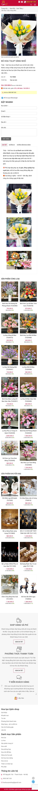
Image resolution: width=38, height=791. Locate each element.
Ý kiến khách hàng (19, 682)
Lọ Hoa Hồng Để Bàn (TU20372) (9, 336)
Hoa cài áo (4, 761)
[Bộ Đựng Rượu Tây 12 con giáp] (28, 552)
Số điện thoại (5, 116)
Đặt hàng (6, 139)
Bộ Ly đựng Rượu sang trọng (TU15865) (10, 532)
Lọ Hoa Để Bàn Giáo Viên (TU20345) (28, 400)
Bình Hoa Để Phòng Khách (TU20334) (28, 432)
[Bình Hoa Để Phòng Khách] (28, 419)
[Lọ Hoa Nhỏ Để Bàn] (28, 355)
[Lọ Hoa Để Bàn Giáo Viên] (28, 387)
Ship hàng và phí (19, 625)
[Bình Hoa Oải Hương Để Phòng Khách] (9, 291)
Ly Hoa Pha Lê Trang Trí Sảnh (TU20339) (9, 432)
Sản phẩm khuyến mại (11, 474)
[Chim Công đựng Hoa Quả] (9, 585)
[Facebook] (20, 2)
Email (3, 111)
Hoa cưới (4, 746)
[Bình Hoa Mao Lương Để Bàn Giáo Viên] (9, 387)
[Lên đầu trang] (33, 778)
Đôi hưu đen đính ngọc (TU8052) (28, 598)
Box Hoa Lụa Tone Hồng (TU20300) (28, 464)
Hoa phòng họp (6, 749)
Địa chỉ (3, 122)
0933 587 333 (12, 92)
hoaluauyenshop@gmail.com (12, 782)
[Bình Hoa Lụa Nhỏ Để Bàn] (28, 323)
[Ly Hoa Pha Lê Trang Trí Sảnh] (9, 419)
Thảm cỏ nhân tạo (7, 764)
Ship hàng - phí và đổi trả (9, 724)
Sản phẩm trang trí (7, 743)
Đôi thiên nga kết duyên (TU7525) (9, 499)
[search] (31, 4)
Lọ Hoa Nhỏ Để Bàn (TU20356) (28, 368)
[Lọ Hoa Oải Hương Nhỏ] (9, 355)
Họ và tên (4, 106)
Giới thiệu (4, 712)
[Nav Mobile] (35, 4)
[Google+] (22, 2)
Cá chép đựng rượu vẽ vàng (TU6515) (28, 499)
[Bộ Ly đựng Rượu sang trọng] (9, 519)
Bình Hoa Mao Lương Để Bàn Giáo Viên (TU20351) (10, 400)
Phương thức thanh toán (19, 653)
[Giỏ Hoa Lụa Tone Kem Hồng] (9, 448)
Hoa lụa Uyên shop (28, 789)
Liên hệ (3, 730)
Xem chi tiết (19, 642)
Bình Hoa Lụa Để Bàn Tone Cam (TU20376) (28, 305)
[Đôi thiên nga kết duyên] (9, 486)
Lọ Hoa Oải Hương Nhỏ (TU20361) (9, 368)
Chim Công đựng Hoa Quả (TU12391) (10, 598)
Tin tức (3, 718)
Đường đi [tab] (12, 145)
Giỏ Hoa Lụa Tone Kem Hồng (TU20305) (10, 459)
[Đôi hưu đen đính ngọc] (28, 585)
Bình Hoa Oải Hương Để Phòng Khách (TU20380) (9, 305)
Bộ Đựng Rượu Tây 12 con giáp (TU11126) (28, 565)
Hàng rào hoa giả (6, 755)
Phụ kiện (4, 767)
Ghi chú (3, 127)
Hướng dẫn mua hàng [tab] (24, 145)
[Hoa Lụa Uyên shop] (5, 3)
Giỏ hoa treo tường (7, 758)
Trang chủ (4, 8)
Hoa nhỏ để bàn (6, 752)
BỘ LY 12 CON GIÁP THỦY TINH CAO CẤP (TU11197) (28, 532)
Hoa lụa (3, 737)
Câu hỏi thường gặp (7, 727)
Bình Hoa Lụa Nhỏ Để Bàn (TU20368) (28, 336)
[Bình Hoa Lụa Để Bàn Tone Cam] (28, 291)
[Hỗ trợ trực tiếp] (33, 782)
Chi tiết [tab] (4, 145)
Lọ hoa (3, 740)
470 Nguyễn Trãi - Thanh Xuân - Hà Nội (15, 774)
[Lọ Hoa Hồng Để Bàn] (9, 323)
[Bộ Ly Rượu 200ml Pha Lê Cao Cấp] (9, 552)
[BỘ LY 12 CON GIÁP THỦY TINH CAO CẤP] (28, 519)
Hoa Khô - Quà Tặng (16, 8)
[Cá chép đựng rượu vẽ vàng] (28, 486)
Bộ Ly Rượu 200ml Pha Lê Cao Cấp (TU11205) (10, 565)
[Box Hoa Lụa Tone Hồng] (28, 451)
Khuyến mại (5, 715)
